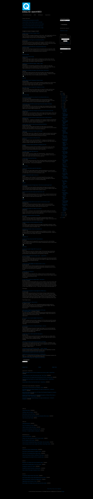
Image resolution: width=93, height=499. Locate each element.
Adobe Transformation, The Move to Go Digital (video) (31, 479)
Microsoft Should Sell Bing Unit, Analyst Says (65, 139)
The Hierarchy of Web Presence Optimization (65, 128)
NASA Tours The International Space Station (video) (31, 453)
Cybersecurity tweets (26, 410)
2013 (62, 93)
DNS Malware (40, 14)
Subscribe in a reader (64, 30)
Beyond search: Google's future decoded (65, 205)
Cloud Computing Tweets (26, 436)
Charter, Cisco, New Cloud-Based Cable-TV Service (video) (32, 438)
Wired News (24, 246)
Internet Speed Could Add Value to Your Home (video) (31, 464)
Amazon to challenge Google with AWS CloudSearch (64, 170)
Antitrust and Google (64, 190)
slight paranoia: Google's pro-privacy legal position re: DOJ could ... (34, 310)
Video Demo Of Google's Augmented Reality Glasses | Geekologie (34, 341)
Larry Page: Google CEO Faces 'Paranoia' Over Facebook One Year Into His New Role (37, 110)
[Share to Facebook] (25, 361)
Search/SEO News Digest (27, 14)
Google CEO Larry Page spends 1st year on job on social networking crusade (36, 201)
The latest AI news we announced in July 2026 (30, 20)
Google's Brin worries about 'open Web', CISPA (64, 157)
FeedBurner (68, 42)
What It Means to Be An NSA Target (28, 414)
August (63, 101)
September (64, 100)
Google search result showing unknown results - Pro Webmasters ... (34, 354)
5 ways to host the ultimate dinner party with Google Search (32, 25)
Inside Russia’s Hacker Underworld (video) (29, 449)
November (64, 97)
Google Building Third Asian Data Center (29, 158)
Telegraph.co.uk (25, 236)
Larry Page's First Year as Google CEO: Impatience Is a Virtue (33, 87)
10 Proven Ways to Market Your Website (65, 174)
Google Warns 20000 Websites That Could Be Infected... (65, 144)
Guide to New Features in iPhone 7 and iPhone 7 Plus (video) (33, 455)
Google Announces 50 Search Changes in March (31, 33)
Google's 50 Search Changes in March (64, 198)
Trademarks (59, 488)
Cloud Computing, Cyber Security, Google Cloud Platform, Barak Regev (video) (36, 443)
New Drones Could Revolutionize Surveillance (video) (31, 451)
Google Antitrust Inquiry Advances (64, 118)
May (63, 106)
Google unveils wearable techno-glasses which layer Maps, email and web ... (35, 70)
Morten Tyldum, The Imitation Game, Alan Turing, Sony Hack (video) (34, 483)
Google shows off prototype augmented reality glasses (31, 168)
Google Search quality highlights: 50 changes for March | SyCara (33, 263)
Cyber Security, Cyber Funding (27, 417)
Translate (68, 21)
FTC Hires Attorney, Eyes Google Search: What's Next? (65, 114)
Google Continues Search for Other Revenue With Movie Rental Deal (34, 124)
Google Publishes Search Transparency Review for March (32, 80)
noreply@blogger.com (27, 311)
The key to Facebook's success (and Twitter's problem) (64, 209)
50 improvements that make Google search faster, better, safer (33, 191)
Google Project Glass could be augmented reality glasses (32, 333)
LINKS (35, 14)
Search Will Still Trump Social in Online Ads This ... (65, 178)
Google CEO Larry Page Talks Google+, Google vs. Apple (32, 63)
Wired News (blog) (25, 54)
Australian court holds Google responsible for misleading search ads (34, 144)
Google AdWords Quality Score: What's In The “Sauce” (32, 208)
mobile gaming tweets (26, 423)
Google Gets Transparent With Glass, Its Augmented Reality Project (34, 46)
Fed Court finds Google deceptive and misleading (31, 215)
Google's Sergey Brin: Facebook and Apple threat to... (65, 161)
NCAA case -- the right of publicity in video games (31, 430)
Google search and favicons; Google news (64, 136)
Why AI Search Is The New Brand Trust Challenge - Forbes (32, 387)
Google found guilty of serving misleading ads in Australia (32, 222)
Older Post (54, 367)
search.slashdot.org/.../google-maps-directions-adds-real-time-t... (33, 351)
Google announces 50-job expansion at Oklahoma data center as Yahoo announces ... (37, 117)
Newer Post (24, 367)
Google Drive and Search (65, 125)
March (63, 212)
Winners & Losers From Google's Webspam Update (65, 122)
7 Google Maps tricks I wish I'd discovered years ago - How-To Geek (34, 375)
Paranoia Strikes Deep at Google (28, 56)
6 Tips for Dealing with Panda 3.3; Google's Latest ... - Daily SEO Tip (34, 255)
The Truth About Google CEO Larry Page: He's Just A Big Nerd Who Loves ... (36, 97)
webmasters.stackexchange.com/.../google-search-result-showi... (33, 357)
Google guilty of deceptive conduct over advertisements (32, 228)
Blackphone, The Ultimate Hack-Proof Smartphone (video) (32, 462)
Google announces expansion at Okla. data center (31, 137)
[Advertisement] (35, 403)
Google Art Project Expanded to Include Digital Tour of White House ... (34, 290)
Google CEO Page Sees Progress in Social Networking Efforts (33, 39)
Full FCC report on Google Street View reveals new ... (65, 110)
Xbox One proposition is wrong (27, 425)
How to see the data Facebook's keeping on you (65, 165)
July (63, 103)
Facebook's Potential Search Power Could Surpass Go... (65, 132)
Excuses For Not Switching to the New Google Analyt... (65, 148)
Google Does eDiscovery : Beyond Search (29, 302)
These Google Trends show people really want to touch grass (33, 23)
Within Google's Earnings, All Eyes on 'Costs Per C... (65, 187)
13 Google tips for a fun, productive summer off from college (32, 27)
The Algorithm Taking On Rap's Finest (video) (30, 475)
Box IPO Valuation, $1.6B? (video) (28, 440)
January (63, 215)
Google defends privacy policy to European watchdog (65, 194)
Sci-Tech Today (25, 165)
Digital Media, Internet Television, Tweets (29, 481)
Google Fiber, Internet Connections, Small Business (31, 468)
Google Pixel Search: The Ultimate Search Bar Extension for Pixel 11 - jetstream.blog (37, 377)
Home (39, 367)
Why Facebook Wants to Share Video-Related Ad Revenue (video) (34, 477)
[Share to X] (24, 361)
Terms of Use (54, 488)
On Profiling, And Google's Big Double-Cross (30, 151)
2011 (62, 217)
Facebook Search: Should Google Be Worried (65, 201)
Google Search (47, 14)
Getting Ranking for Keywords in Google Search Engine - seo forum (34, 325)
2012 (62, 94)
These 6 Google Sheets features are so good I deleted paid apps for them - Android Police (38, 379)
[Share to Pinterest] (27, 361)
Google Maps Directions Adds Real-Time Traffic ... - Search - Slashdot (34, 348)
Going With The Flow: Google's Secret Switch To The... (65, 153)
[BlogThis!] (23, 361)
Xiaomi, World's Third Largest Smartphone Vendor (31, 470)
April (63, 107)
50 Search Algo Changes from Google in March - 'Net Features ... (33, 279)
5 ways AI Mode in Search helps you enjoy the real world (32, 22)
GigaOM (23, 182)
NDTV (23, 199)
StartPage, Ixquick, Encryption (27, 412)
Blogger (63, 491)
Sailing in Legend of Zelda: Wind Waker (29, 427)
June (63, 104)
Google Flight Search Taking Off (28, 271)
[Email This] (22, 361)
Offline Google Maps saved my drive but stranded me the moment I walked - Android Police (38, 372)
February (63, 214)
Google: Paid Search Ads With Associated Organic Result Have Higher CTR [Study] (37, 103)
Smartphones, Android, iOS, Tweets (28, 466)
